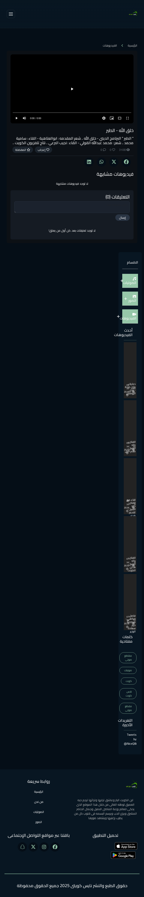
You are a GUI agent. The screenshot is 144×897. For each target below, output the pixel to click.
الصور (38, 822)
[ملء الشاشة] (127, 118)
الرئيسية (132, 45)
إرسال (122, 217)
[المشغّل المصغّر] (112, 118)
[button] (130, 281)
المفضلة (21, 150)
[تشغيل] (72, 88)
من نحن (38, 801)
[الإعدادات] (104, 118)
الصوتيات (38, 812)
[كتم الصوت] (24, 118)
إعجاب (42, 150)
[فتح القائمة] (11, 14)
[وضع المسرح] (119, 118)
